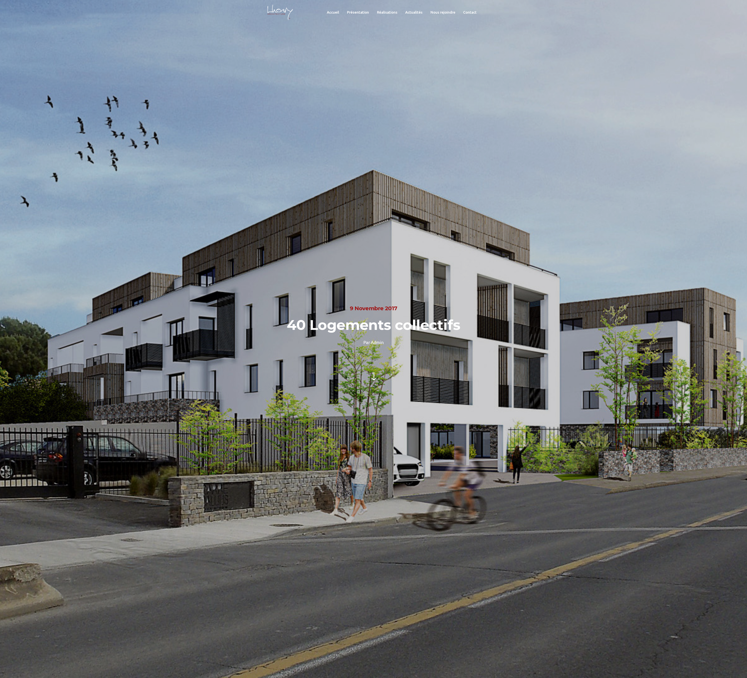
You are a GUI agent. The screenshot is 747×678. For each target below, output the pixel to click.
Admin (377, 342)
